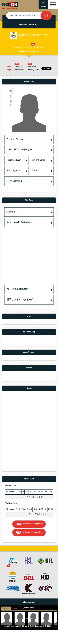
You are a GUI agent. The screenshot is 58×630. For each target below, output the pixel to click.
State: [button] (19, 222)
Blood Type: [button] (13, 170)
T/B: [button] (36, 170)
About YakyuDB (29, 602)
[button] (29, 289)
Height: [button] (13, 160)
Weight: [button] (38, 160)
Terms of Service (29, 613)
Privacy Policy (29, 608)
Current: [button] (11, 212)
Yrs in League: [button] (14, 181)
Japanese (29, 618)
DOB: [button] (19, 149)
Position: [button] (14, 139)
